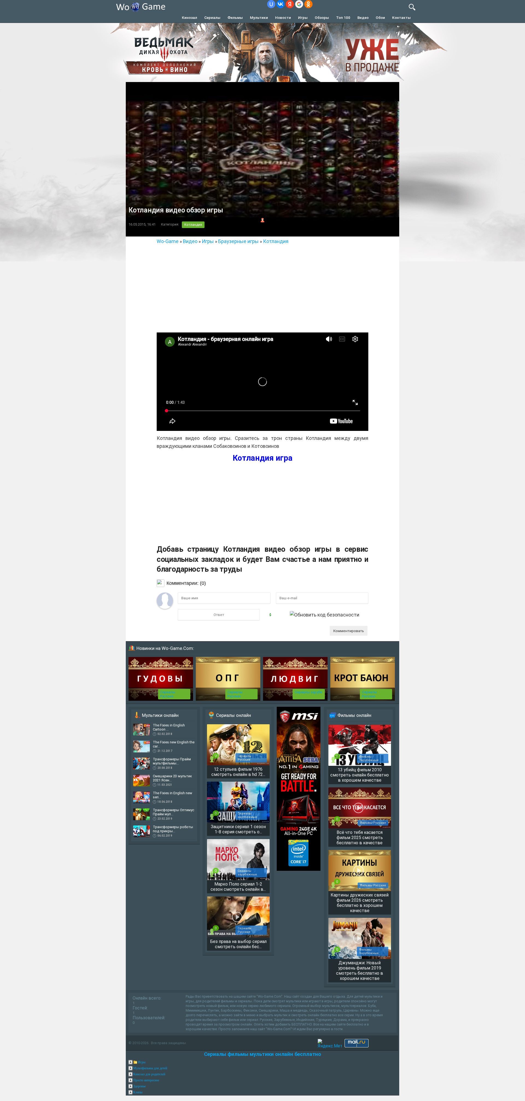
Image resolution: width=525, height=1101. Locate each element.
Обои (380, 17)
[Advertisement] (262, 286)
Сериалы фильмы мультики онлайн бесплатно (262, 1054)
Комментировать (348, 631)
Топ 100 (343, 17)
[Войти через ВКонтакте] (280, 4)
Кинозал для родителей (149, 1074)
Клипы (137, 1092)
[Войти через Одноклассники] (308, 4)
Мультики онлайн (160, 715)
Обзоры (322, 17)
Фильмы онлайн (354, 715)
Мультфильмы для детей (150, 1068)
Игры (303, 17)
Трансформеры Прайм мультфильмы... (172, 761)
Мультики (259, 17)
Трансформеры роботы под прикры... (173, 829)
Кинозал (189, 17)
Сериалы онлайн (233, 715)
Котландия (193, 225)
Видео (363, 17)
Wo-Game (168, 241)
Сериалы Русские (167, 694)
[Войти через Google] (299, 4)
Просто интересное (146, 1080)
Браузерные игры (238, 241)
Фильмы (235, 17)
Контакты (401, 17)
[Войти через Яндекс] (290, 4)
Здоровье (139, 1086)
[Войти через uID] (271, 4)
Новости (283, 17)
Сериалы (212, 17)
